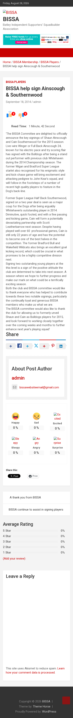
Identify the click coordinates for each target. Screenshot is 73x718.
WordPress (49, 711)
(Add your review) (14, 558)
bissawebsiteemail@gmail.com (39, 387)
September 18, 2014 (18, 101)
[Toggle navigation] (8, 52)
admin (37, 101)
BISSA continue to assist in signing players (36, 509)
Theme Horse (41, 706)
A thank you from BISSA (25, 497)
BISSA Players (16, 82)
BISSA (11, 19)
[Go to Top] (66, 700)
